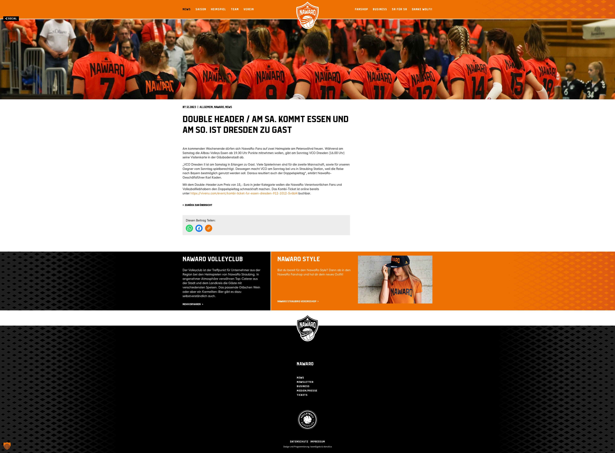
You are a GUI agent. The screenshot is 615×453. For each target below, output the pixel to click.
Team (235, 9)
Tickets (302, 395)
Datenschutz (299, 442)
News (187, 9)
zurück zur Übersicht (198, 205)
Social (12, 18)
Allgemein (206, 107)
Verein (249, 9)
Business (380, 9)
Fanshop (361, 9)
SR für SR (399, 9)
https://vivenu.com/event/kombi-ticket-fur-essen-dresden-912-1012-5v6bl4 (244, 193)
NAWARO (219, 107)
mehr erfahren (192, 304)
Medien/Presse (307, 391)
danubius (327, 446)
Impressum (317, 442)
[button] (7, 446)
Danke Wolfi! (422, 9)
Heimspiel (218, 9)
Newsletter (305, 382)
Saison (201, 9)
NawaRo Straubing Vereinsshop (296, 301)
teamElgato (315, 446)
